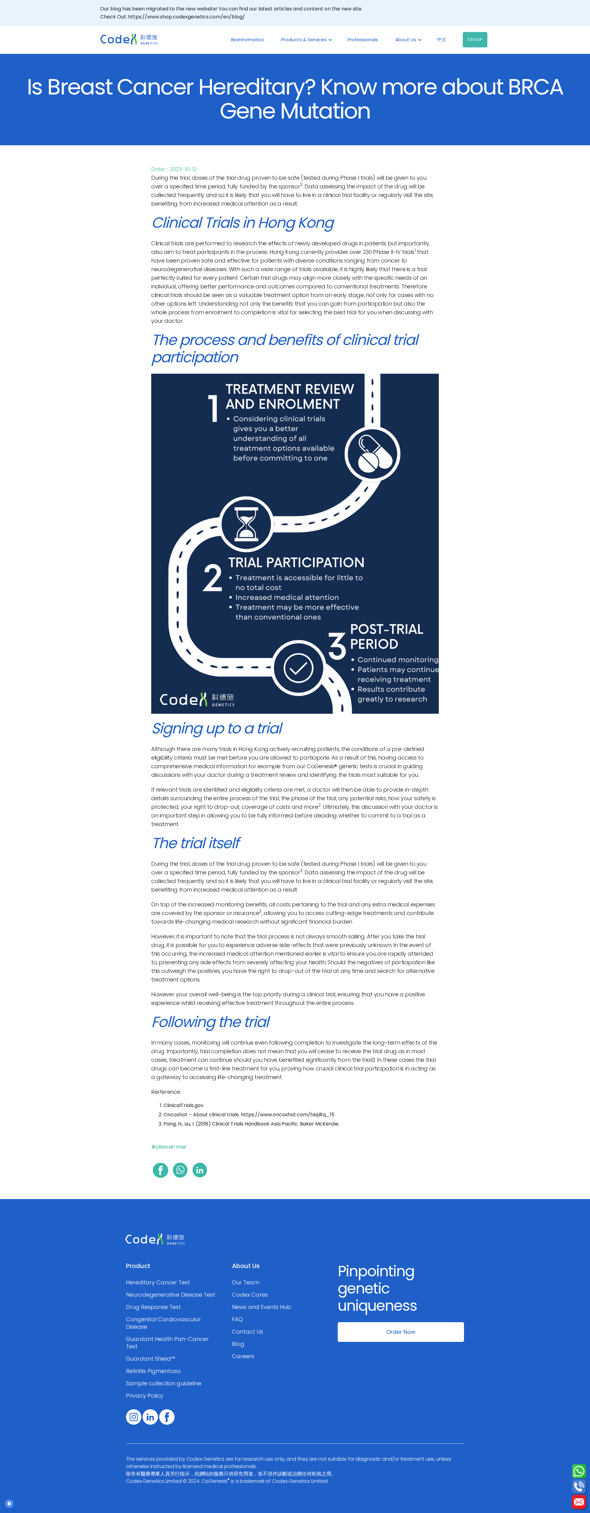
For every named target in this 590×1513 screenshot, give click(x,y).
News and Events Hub (261, 1307)
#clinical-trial (168, 1146)
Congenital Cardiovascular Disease (163, 1323)
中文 (441, 39)
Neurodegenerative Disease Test (170, 1294)
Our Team (245, 1282)
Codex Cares (250, 1294)
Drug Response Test (153, 1307)
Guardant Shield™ (150, 1359)
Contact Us (247, 1331)
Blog (238, 1344)
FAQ (237, 1319)
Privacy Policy (144, 1395)
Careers (243, 1356)
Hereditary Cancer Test (158, 1282)
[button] (305, 39)
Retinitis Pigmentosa (153, 1371)
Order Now (400, 1332)
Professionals (363, 39)
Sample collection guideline (163, 1383)
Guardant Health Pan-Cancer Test (167, 1342)
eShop (475, 39)
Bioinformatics (247, 39)
